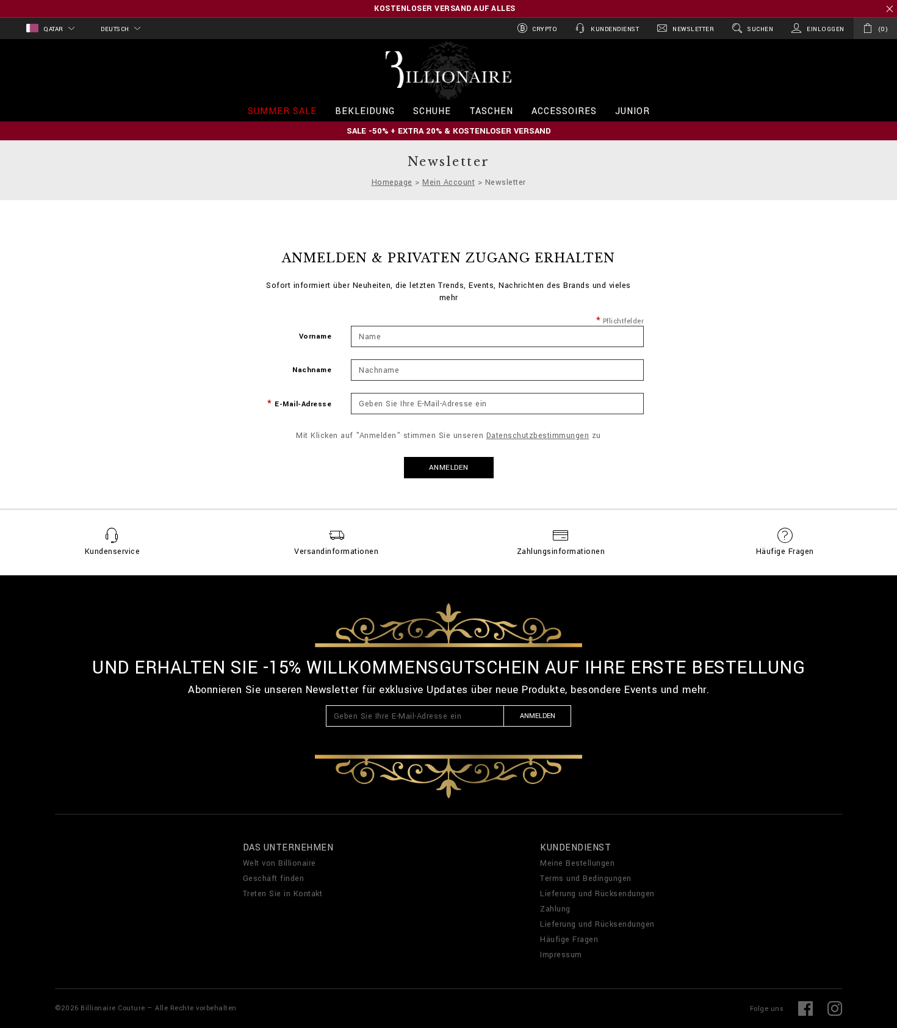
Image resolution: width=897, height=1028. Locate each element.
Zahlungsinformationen (561, 551)
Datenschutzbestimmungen (537, 435)
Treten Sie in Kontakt (283, 893)
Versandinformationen (336, 551)
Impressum (561, 954)
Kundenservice (112, 551)
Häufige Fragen (785, 551)
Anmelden (449, 467)
